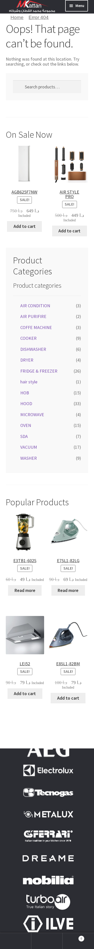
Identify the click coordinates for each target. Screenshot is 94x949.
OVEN (25, 425)
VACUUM (28, 447)
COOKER (28, 338)
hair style (28, 382)
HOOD (26, 403)
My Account (15, 941)
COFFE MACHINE (36, 327)
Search (47, 941)
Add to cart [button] (25, 226)
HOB (24, 393)
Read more (25, 590)
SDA (24, 436)
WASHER (28, 458)
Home (17, 17)
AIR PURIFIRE (33, 316)
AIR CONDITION (35, 305)
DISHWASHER (33, 349)
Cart (72, 936)
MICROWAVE (32, 414)
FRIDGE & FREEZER (38, 371)
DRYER (26, 360)
